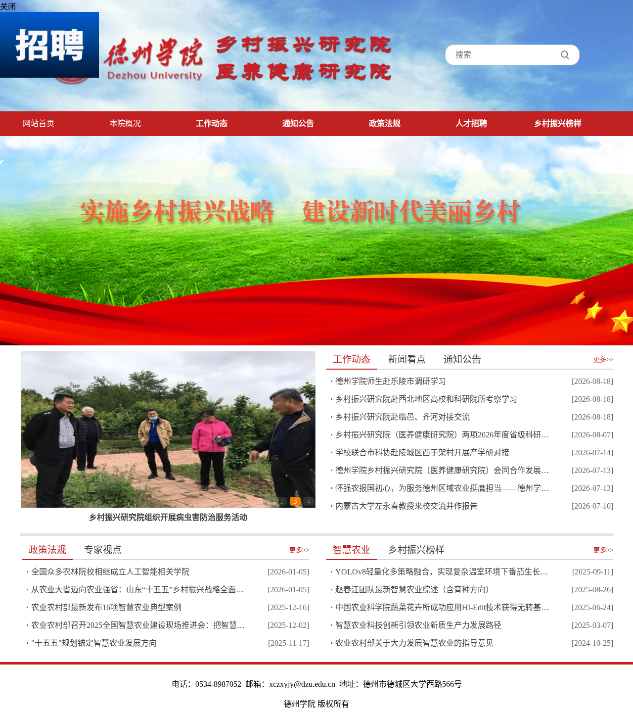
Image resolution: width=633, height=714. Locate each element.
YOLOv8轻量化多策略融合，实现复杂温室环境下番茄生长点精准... (442, 572)
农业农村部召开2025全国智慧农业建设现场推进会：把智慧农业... (138, 625)
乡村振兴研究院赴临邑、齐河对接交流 (402, 417)
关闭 (8, 6)
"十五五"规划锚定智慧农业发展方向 (94, 643)
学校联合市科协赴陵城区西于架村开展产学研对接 (422, 452)
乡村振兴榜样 (558, 123)
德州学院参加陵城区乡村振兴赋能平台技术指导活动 (168, 517)
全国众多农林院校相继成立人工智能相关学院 (110, 572)
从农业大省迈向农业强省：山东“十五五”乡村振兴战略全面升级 (138, 589)
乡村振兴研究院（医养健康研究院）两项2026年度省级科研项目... (442, 434)
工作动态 (211, 123)
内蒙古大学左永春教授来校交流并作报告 (406, 506)
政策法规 (385, 123)
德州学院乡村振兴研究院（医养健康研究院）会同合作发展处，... (442, 470)
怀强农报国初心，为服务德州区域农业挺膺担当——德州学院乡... (442, 488)
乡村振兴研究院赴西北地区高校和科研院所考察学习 (426, 399)
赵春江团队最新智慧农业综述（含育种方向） (414, 589)
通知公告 (298, 123)
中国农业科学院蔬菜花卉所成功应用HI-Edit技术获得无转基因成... (442, 607)
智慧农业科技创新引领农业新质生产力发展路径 (418, 625)
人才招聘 (471, 123)
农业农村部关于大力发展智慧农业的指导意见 (414, 643)
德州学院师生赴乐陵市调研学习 (390, 381)
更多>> (603, 359)
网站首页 (38, 123)
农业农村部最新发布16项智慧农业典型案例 (106, 607)
